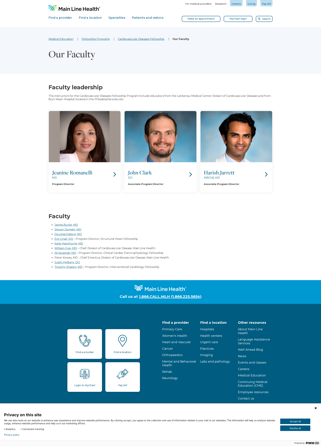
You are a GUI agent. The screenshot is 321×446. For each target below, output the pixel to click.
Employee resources (253, 392)
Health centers (211, 336)
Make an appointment (201, 18)
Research (221, 3)
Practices (207, 349)
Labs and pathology (215, 361)
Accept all (295, 421)
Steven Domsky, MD (68, 229)
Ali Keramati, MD (65, 253)
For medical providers (198, 3)
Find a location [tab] (90, 18)
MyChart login (238, 18)
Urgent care (209, 342)
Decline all (295, 428)
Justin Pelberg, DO (67, 262)
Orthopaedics (172, 355)
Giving (251, 3)
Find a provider (175, 323)
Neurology (170, 378)
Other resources (252, 323)
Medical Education (60, 39)
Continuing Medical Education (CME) (253, 384)
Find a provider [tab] (60, 18)
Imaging (206, 355)
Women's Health (174, 336)
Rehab (167, 372)
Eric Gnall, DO (64, 238)
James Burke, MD (66, 224)
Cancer (167, 349)
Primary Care (172, 329)
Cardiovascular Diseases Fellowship (141, 39)
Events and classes (252, 362)
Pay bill (266, 3)
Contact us (246, 398)
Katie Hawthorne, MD (69, 243)
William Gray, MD (66, 248)
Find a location (213, 323)
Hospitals (207, 329)
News (242, 356)
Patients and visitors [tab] (147, 18)
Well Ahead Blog (250, 350)
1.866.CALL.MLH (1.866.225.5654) (170, 296)
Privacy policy (11, 434)
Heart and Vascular (176, 342)
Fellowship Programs (96, 39)
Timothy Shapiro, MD (68, 267)
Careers (236, 3)
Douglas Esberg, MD (68, 234)
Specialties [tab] (117, 18)
